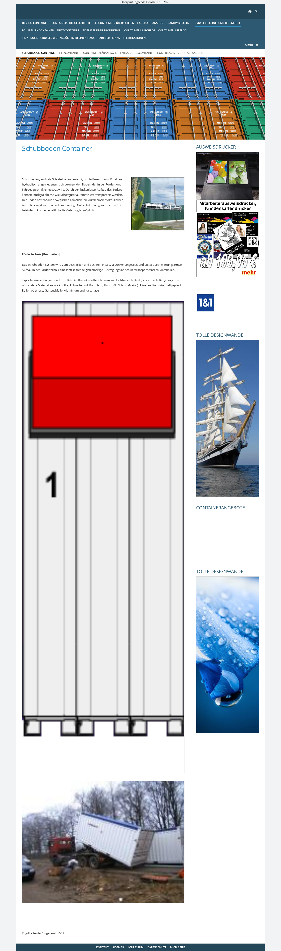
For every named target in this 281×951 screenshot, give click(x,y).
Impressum (136, 947)
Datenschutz (156, 947)
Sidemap (118, 947)
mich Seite (177, 947)
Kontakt (102, 947)
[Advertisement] (66, 162)
